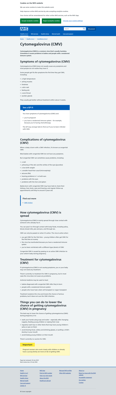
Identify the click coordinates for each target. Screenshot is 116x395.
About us (81, 370)
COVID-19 (23, 386)
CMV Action (28, 203)
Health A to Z (30, 39)
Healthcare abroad (45, 381)
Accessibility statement (85, 377)
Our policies (82, 380)
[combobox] (73, 28)
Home (22, 39)
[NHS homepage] (24, 28)
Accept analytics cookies (30, 21)
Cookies (81, 382)
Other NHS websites (65, 373)
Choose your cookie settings (73, 21)
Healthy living (45, 34)
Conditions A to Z (42, 39)
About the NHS (44, 378)
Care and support (68, 34)
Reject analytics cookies (51, 21)
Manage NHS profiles (65, 370)
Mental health (56, 34)
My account (91, 29)
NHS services (34, 34)
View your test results (46, 375)
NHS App (42, 370)
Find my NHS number (46, 373)
